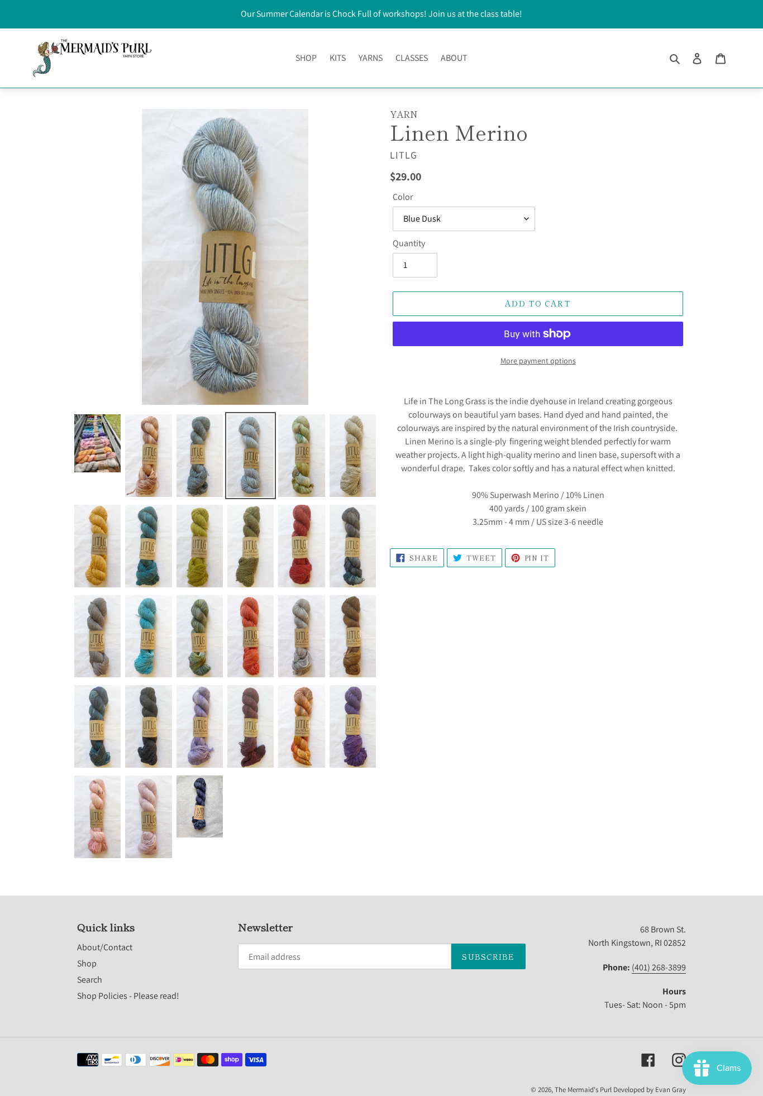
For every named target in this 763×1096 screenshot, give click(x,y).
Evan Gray (670, 1089)
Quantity (409, 243)
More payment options (538, 361)
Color (403, 197)
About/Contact (104, 947)
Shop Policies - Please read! (128, 996)
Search (89, 979)
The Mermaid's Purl (583, 1089)
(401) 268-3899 (659, 967)
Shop (87, 963)
